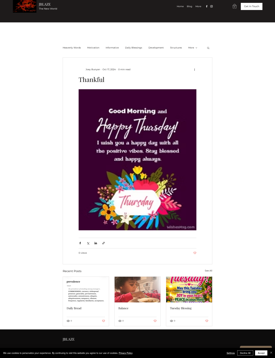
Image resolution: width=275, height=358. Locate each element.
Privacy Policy (126, 353)
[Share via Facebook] (80, 243)
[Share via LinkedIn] (95, 243)
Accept (261, 353)
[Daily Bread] (86, 289)
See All (208, 270)
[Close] (271, 352)
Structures (176, 47)
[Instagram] (211, 6)
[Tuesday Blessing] (189, 289)
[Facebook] (206, 6)
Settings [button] (231, 353)
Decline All (245, 353)
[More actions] (194, 69)
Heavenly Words (72, 47)
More (191, 47)
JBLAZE (45, 4)
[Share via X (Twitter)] (87, 243)
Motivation (93, 47)
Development (156, 47)
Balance (123, 308)
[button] (234, 6)
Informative (112, 47)
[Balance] (138, 289)
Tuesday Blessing (181, 308)
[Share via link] (103, 243)
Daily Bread (74, 308)
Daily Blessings (133, 47)
